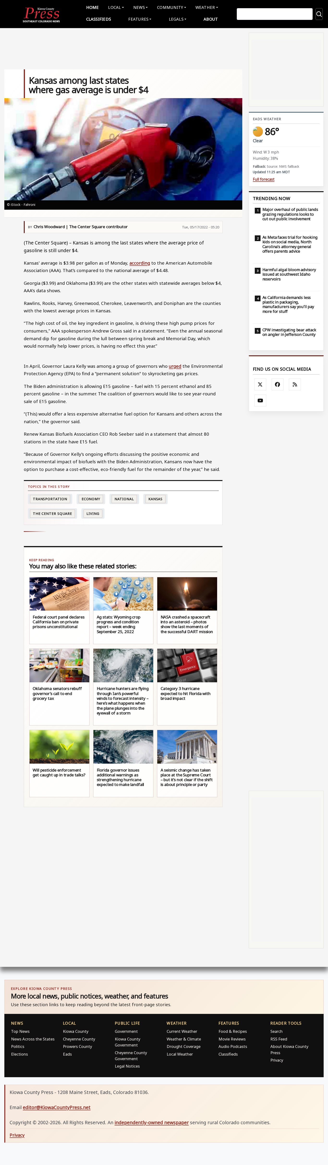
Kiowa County (75, 1031)
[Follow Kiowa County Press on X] (260, 385)
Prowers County (77, 1046)
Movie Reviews (232, 1039)
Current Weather (182, 1031)
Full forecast (263, 179)
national (124, 499)
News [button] (139, 7)
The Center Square (52, 513)
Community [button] (170, 7)
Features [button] (138, 19)
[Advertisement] (286, 601)
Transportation (50, 499)
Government (126, 1031)
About (211, 19)
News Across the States (33, 1039)
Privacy (276, 1060)
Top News (20, 1031)
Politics (17, 1046)
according (139, 263)
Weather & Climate (184, 1039)
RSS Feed (278, 1039)
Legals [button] (176, 19)
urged (175, 366)
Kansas (155, 499)
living (92, 513)
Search (276, 1031)
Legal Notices (127, 1066)
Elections (19, 1054)
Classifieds (98, 19)
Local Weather (180, 1054)
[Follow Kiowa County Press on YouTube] (260, 401)
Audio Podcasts (233, 1046)
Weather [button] (205, 7)
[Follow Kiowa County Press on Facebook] (278, 385)
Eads (67, 1054)
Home (92, 7)
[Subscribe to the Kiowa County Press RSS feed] (295, 385)
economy (91, 499)
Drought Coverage (183, 1046)
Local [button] (114, 7)
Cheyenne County (79, 1039)
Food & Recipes (233, 1031)
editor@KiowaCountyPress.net (57, 1107)
